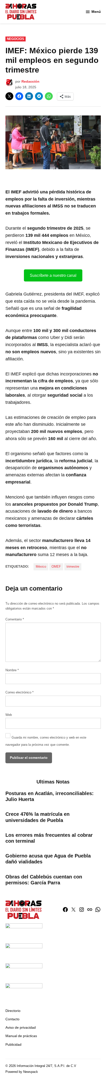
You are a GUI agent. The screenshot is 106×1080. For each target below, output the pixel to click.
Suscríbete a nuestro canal (53, 275)
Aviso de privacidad (20, 1027)
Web (8, 715)
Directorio (12, 1011)
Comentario (14, 619)
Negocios (15, 39)
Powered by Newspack (21, 1072)
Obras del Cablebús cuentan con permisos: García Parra (43, 879)
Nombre (12, 670)
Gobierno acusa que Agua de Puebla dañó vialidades (48, 858)
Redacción (30, 81)
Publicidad (13, 1044)
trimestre (73, 566)
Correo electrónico (19, 692)
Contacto (12, 1019)
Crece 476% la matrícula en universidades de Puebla (37, 817)
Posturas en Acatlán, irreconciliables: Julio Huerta (49, 796)
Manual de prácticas (21, 1036)
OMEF (56, 566)
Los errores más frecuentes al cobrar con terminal (49, 838)
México (41, 566)
